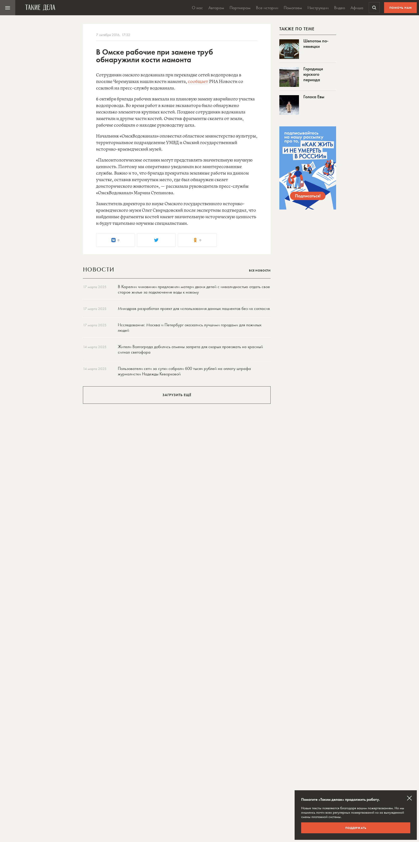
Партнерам (240, 7)
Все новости (260, 270)
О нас (197, 7)
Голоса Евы (313, 97)
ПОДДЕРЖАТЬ (355, 828)
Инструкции (318, 7)
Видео (339, 7)
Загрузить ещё (176, 395)
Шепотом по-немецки (315, 43)
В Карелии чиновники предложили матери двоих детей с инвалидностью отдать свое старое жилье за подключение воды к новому (194, 289)
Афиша (356, 7)
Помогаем (293, 7)
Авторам (216, 7)
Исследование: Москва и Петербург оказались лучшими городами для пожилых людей (189, 327)
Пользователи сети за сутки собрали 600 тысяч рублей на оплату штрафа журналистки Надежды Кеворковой (184, 371)
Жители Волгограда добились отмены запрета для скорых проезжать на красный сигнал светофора (190, 349)
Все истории (267, 7)
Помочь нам (400, 8)
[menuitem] (7, 7)
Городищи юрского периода (313, 74)
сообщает (198, 82)
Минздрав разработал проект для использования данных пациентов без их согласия (194, 308)
